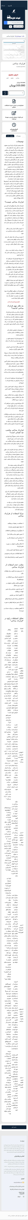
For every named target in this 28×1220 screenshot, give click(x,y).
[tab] (18, 136)
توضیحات (18, 135)
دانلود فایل (5, 93)
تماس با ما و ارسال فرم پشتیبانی (16, 1186)
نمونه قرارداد (18, 36)
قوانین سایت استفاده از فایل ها (17, 1189)
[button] (6, 26)
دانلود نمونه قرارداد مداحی (13, 301)
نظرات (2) (10, 135)
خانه (23, 36)
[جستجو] (5, 22)
